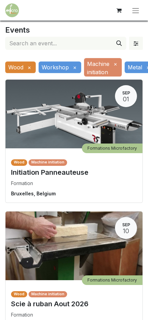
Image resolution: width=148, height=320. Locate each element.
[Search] (119, 43)
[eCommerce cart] (119, 10)
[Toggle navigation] (135, 10)
